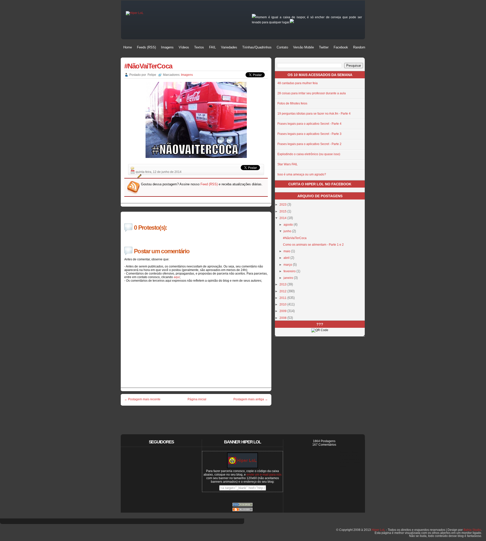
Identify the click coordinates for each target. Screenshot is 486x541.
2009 (283, 311)
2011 (283, 298)
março (288, 264)
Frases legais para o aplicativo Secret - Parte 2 (309, 144)
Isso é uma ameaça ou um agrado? (301, 174)
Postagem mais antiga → (250, 399)
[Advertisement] (196, 416)
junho (288, 231)
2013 (283, 284)
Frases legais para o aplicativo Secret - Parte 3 (309, 134)
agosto (289, 224)
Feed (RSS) (209, 184)
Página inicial (197, 399)
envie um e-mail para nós (264, 474)
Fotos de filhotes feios (292, 103)
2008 (283, 318)
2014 (283, 218)
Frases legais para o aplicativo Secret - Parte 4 (309, 123)
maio (287, 251)
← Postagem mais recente (142, 399)
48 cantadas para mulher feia (297, 83)
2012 (283, 291)
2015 (283, 211)
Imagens (187, 75)
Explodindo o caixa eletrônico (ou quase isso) (308, 154)
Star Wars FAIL (287, 164)
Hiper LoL (378, 530)
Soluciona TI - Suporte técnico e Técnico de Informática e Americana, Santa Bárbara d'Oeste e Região (350, 459)
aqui (177, 277)
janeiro (289, 278)
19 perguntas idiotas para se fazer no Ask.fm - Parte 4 (314, 113)
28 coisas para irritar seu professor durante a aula (311, 93)
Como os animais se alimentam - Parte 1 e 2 (313, 244)
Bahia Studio (472, 530)
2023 (283, 204)
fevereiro (290, 271)
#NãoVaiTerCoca (148, 66)
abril (287, 258)
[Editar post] (139, 176)
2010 (283, 304)
